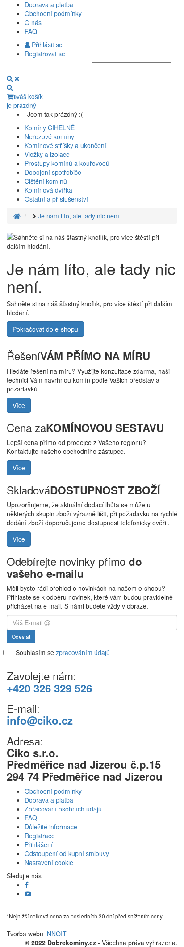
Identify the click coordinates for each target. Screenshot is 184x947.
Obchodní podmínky (53, 13)
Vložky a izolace (47, 154)
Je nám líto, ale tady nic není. (79, 215)
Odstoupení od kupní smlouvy (67, 853)
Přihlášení (39, 844)
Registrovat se (45, 53)
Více (19, 405)
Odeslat (21, 636)
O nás (33, 22)
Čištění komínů (46, 181)
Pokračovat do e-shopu (45, 329)
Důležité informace (51, 826)
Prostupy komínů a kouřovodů (67, 163)
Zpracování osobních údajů (63, 808)
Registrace (40, 835)
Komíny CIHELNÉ (50, 127)
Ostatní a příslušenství (56, 198)
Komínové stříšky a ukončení (65, 145)
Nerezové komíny (49, 136)
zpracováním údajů (83, 652)
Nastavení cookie (49, 862)
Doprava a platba (49, 4)
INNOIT (56, 933)
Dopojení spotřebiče (53, 172)
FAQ (31, 31)
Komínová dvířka (48, 189)
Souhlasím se (63, 652)
